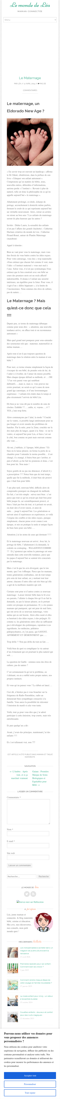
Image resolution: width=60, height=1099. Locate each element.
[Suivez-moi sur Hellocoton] (30, 901)
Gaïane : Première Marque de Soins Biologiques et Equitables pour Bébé (40, 778)
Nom (10, 829)
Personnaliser (30, 1084)
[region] (30, 1064)
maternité (30, 757)
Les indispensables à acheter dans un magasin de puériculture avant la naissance (36, 951)
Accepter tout (30, 1075)
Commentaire (14, 797)
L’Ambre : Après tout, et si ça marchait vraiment (19, 775)
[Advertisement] (30, 54)
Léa (19, 84)
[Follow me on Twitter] (27, 894)
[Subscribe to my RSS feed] (33, 894)
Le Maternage (30, 78)
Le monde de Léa (30, 5)
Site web (11, 853)
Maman (40, 754)
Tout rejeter (30, 1092)
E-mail (11, 841)
